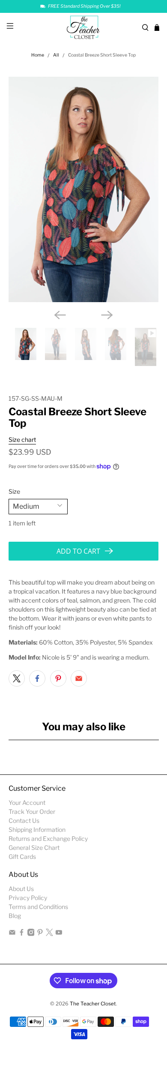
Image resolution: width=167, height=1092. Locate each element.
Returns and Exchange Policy (48, 838)
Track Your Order (32, 811)
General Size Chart (34, 847)
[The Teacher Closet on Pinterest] (40, 933)
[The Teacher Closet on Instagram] (31, 933)
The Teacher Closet (93, 1004)
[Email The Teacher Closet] (12, 933)
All (56, 55)
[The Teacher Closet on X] (49, 933)
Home (37, 55)
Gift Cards (22, 856)
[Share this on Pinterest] (58, 678)
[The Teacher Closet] (83, 27)
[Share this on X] (17, 678)
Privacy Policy (28, 897)
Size (14, 491)
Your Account (27, 802)
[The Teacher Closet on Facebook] (21, 933)
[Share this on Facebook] (37, 678)
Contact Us (24, 820)
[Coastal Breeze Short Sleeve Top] (84, 189)
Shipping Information (37, 829)
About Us (21, 888)
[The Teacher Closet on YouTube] (59, 933)
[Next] (107, 315)
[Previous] (60, 315)
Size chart (22, 439)
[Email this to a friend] (79, 678)
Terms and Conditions (38, 906)
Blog (15, 915)
